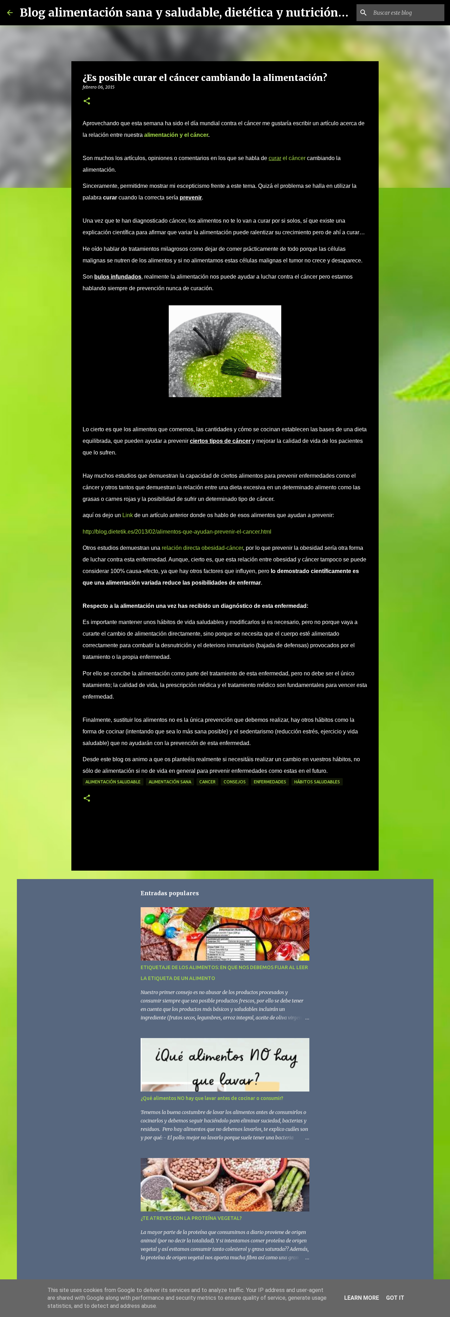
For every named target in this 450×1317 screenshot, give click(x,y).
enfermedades (270, 782)
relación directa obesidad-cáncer (202, 548)
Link (128, 515)
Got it (395, 1297)
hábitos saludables (317, 782)
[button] (87, 101)
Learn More (361, 1297)
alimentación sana (170, 782)
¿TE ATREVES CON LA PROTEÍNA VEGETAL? (191, 1218)
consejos (235, 782)
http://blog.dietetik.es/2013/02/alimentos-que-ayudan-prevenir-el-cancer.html (177, 532)
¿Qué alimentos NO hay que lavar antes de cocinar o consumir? (212, 1098)
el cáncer (287, 158)
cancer (207, 782)
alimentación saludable (113, 782)
